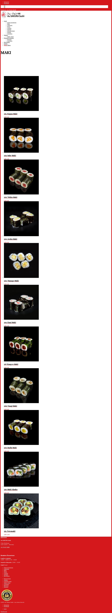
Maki (5, 570)
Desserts (6, 587)
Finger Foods (7, 578)
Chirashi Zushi (7, 581)
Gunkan (6, 573)
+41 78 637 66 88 (11, 10)
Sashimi (6, 574)
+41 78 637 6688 (5, 547)
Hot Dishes (7, 576)
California (6, 569)
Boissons (6, 585)
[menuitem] (56, 27)
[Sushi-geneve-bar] (13, 18)
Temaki (6, 580)
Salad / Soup (7, 583)
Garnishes (6, 584)
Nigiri (5, 572)
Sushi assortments (8, 567)
